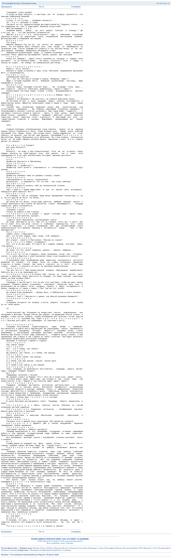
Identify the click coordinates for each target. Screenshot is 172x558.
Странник (67, 550)
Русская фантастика (11, 3)
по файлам (32, 555)
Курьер (57, 548)
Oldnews (51, 548)
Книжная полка (29, 3)
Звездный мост (56, 550)
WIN (157, 3)
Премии (36, 548)
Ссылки (100, 548)
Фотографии (109, 548)
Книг (57, 555)
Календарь (92, 548)
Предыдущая (6, 7)
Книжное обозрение (9, 550)
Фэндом (73, 548)
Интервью (134, 548)
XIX (140, 548)
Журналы (146, 548)
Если (155, 548)
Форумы (118, 548)
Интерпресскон (36, 550)
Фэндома (50, 555)
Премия (46, 550)
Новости (43, 548)
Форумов (41, 555)
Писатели (65, 548)
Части (41, 7)
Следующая (76, 7)
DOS (164, 3)
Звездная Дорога (164, 548)
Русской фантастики (19, 555)
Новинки (4, 555)
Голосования (82, 548)
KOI (161, 3)
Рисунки (126, 548)
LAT (168, 3)
